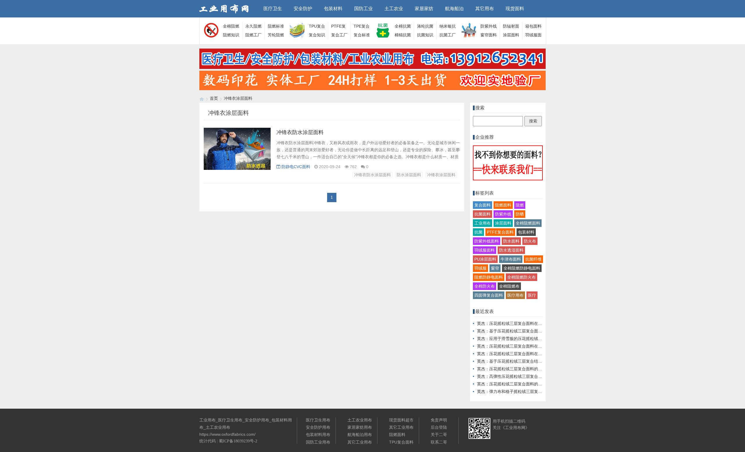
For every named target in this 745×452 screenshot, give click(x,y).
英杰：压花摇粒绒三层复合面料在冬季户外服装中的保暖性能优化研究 (540, 323)
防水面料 (511, 241)
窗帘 (495, 268)
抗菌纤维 (533, 259)
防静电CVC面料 (295, 166)
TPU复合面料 (401, 442)
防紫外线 (503, 214)
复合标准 (362, 35)
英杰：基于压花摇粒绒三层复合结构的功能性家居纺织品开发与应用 (538, 361)
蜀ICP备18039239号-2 (238, 441)
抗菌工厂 (447, 35)
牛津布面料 (511, 259)
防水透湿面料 (511, 250)
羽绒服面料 (484, 250)
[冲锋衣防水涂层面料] (237, 152)
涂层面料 (511, 35)
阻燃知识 (231, 35)
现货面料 (514, 8)
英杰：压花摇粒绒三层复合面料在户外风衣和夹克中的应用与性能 (536, 346)
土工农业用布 (359, 420)
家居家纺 (424, 8)
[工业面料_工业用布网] (201, 98)
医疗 (532, 295)
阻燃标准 (276, 26)
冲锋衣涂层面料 (441, 174)
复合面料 (482, 205)
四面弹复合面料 (488, 295)
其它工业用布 (359, 442)
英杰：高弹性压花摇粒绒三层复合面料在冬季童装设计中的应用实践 (538, 376)
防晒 (520, 214)
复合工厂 (339, 35)
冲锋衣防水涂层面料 (300, 132)
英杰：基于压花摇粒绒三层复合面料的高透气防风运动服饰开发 (534, 331)
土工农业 (393, 8)
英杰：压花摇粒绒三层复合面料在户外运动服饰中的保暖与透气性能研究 (542, 353)
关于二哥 (439, 434)
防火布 (530, 241)
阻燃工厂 (253, 35)
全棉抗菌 (403, 26)
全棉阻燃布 (509, 286)
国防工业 (363, 8)
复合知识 (317, 35)
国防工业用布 (318, 442)
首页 (214, 98)
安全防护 (303, 8)
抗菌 (478, 232)
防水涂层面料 (409, 174)
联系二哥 (439, 442)
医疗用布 (515, 295)
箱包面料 (533, 26)
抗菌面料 (482, 214)
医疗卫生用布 (318, 420)
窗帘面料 (488, 35)
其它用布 (484, 8)
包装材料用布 (318, 434)
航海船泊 (454, 8)
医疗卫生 (272, 8)
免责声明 (439, 420)
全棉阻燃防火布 (521, 277)
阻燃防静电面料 (488, 277)
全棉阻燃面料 (528, 223)
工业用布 (482, 223)
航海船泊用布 (359, 434)
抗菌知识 (425, 35)
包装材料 (333, 8)
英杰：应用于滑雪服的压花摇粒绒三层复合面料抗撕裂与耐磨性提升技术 (542, 338)
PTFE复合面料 (500, 232)
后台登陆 (439, 427)
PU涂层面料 (485, 259)
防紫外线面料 (486, 241)
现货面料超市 (401, 420)
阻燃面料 (503, 205)
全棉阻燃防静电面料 (521, 268)
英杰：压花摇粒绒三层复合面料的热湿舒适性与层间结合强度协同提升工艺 (544, 384)
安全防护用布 (318, 427)
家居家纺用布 (359, 427)
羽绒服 (480, 268)
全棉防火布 (484, 286)
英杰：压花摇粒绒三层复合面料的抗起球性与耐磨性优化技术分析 (536, 368)
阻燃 (520, 205)
